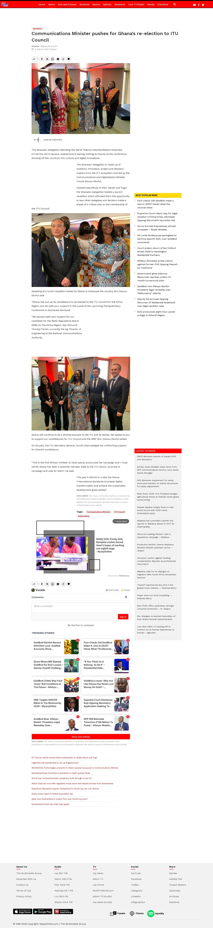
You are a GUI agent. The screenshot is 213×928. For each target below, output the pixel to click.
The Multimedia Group (29, 873)
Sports (96, 4)
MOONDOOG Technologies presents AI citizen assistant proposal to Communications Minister (75, 768)
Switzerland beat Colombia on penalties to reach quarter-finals (61, 773)
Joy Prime (98, 884)
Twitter (135, 884)
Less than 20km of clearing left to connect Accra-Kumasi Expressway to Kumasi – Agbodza (155, 631)
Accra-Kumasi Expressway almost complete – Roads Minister (156, 228)
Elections (163, 4)
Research (120, 4)
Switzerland (83, 516)
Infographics (138, 902)
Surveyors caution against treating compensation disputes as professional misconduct (156, 562)
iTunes (139, 913)
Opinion (107, 4)
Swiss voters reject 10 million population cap (52, 794)
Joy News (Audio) (102, 902)
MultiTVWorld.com (103, 890)
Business (84, 4)
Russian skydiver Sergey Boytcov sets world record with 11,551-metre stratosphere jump (155, 511)
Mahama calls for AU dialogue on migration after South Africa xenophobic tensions (156, 576)
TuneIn (120, 913)
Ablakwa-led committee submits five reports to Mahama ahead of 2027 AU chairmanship (155, 525)
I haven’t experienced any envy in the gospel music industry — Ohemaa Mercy (156, 588)
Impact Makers (177, 884)
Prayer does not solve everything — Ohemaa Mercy (154, 598)
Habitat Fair (175, 879)
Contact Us (22, 884)
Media (150, 4)
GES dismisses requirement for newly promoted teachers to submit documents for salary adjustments (157, 485)
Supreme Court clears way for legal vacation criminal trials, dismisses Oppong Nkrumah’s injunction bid (157, 217)
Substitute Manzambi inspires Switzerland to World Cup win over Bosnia (65, 789)
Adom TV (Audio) (102, 896)
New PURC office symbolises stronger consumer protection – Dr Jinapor (155, 609)
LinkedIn (136, 896)
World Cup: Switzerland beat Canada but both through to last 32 (62, 778)
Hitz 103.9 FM (62, 884)
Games (173, 873)
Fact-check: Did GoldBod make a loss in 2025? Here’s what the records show (155, 204)
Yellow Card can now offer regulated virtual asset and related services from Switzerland (72, 783)
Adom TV (98, 879)
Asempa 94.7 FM (63, 890)
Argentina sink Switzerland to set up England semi (55, 763)
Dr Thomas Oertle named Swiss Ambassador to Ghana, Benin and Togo (64, 758)
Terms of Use (23, 890)
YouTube (136, 873)
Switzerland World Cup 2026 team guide (50, 804)
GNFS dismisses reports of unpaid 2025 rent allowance (156, 459)
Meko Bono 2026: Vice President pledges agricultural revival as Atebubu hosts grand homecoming (158, 498)
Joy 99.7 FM (61, 873)
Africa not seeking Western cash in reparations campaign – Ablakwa (154, 537)
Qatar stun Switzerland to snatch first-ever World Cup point (59, 799)
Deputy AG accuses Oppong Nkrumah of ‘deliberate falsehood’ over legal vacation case (156, 302)
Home (41, 4)
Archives (174, 896)
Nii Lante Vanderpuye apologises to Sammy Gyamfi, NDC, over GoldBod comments (157, 239)
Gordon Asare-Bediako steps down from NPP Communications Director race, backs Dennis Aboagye (158, 471)
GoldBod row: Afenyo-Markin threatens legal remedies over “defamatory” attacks (154, 290)
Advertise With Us (26, 879)
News (51, 4)
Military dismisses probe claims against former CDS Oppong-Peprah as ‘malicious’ (157, 264)
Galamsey (174, 890)
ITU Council (119, 512)
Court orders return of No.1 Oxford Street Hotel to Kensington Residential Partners (156, 251)
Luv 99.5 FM (61, 896)
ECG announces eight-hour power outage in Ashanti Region (156, 313)
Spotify (159, 913)
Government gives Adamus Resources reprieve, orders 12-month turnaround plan (154, 277)
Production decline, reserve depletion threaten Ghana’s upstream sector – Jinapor (155, 549)
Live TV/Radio (136, 4)
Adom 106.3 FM (63, 879)
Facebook (136, 879)
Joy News (98, 873)
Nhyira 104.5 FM (63, 902)
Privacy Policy (23, 896)
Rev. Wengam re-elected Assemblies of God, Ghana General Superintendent (156, 619)
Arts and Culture (67, 4)
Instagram (136, 890)
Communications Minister (98, 512)
